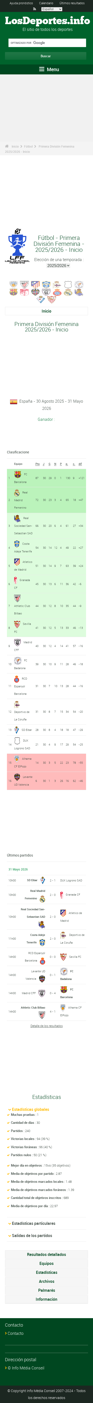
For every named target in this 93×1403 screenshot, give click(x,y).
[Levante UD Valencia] (35, 292)
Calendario (46, 3)
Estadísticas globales (30, 1109)
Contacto (16, 1333)
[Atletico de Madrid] (35, 284)
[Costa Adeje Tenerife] (46, 284)
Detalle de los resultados (47, 1026)
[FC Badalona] (79, 284)
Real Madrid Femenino (21, 499)
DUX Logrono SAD (71, 880)
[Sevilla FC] (52, 299)
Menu (52, 69)
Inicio (15, 146)
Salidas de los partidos (32, 1235)
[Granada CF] (24, 292)
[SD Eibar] (41, 299)
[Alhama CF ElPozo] (13, 284)
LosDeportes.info (47, 21)
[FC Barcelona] (13, 292)
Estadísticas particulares (33, 1223)
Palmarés (46, 1290)
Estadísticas (46, 1272)
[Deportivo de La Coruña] (57, 284)
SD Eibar (27, 730)
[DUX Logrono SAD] (68, 284)
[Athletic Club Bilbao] (24, 284)
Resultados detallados (46, 1254)
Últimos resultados (72, 3)
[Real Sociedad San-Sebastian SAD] (79, 292)
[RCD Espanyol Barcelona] (57, 292)
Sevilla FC (75, 957)
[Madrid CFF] (46, 292)
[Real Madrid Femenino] (68, 292)
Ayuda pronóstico (21, 3)
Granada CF (73, 894)
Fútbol (28, 146)
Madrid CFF (29, 993)
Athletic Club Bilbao (33, 1007)
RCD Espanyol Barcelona (20, 686)
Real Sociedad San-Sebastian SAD (23, 525)
